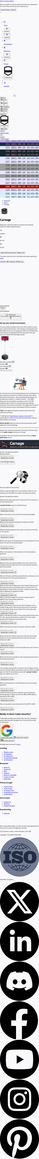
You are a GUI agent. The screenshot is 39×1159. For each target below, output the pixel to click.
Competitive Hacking (11, 758)
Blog (5, 771)
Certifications (8, 760)
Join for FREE (4, 133)
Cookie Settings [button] (5, 10)
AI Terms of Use (9, 790)
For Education (8, 756)
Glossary (6, 773)
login (1, 258)
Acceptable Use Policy (11, 792)
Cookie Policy (8, 794)
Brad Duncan (20, 416)
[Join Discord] (19, 1000)
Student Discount (9, 806)
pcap (27, 405)
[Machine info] (13, 362)
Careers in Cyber (9, 777)
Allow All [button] (13, 10)
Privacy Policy (8, 786)
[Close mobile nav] (14, 96)
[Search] (1, 135)
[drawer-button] (1, 12)
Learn (5, 202)
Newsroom (7, 769)
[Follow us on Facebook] (19, 1039)
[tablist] (19, 262)
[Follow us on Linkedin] (19, 960)
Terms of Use (8, 788)
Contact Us (7, 802)
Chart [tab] (3, 261)
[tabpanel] (19, 285)
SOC (32, 399)
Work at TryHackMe (10, 775)
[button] (11, 253)
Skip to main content (7, 1)
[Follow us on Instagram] (19, 1118)
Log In (2, 131)
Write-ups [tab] (20, 261)
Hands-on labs (8, 752)
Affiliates (7, 804)
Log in (18, 744)
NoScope (7, 813)
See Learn (7, 201)
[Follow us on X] (19, 921)
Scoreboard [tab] (11, 261)
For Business (8, 754)
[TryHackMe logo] (5, 18)
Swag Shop (7, 779)
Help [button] (2, 253)
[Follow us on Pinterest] (19, 1158)
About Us (7, 767)
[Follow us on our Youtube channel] (19, 1078)
